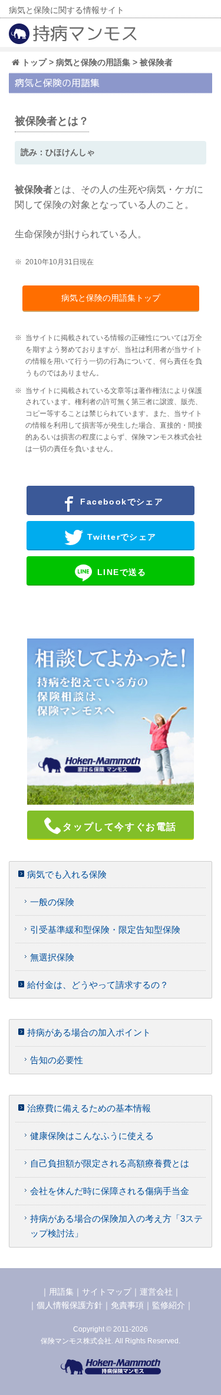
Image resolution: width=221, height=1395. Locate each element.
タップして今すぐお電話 (119, 827)
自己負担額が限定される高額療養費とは (109, 1163)
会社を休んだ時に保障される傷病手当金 (109, 1191)
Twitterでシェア (120, 537)
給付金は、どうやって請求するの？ (98, 985)
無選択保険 (52, 957)
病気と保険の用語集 (93, 62)
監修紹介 (168, 1305)
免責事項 (127, 1305)
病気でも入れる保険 (67, 874)
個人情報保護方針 (70, 1305)
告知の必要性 (56, 1060)
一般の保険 (52, 902)
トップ (33, 62)
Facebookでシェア (120, 501)
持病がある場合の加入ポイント (89, 1032)
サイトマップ (106, 1291)
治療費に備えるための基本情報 (89, 1108)
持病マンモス (85, 33)
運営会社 (156, 1291)
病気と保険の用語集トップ (110, 297)
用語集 (61, 1291)
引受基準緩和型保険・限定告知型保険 (105, 930)
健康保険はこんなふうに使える (92, 1136)
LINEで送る (120, 572)
